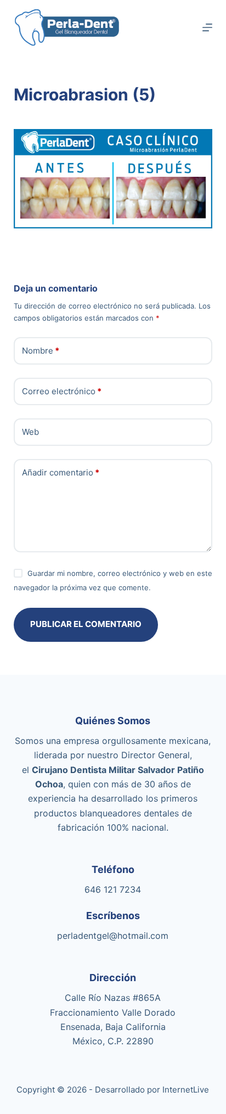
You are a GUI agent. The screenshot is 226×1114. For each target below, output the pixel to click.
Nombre (40, 350)
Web (30, 432)
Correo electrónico (61, 391)
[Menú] (207, 27)
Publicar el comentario (86, 624)
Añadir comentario (60, 472)
